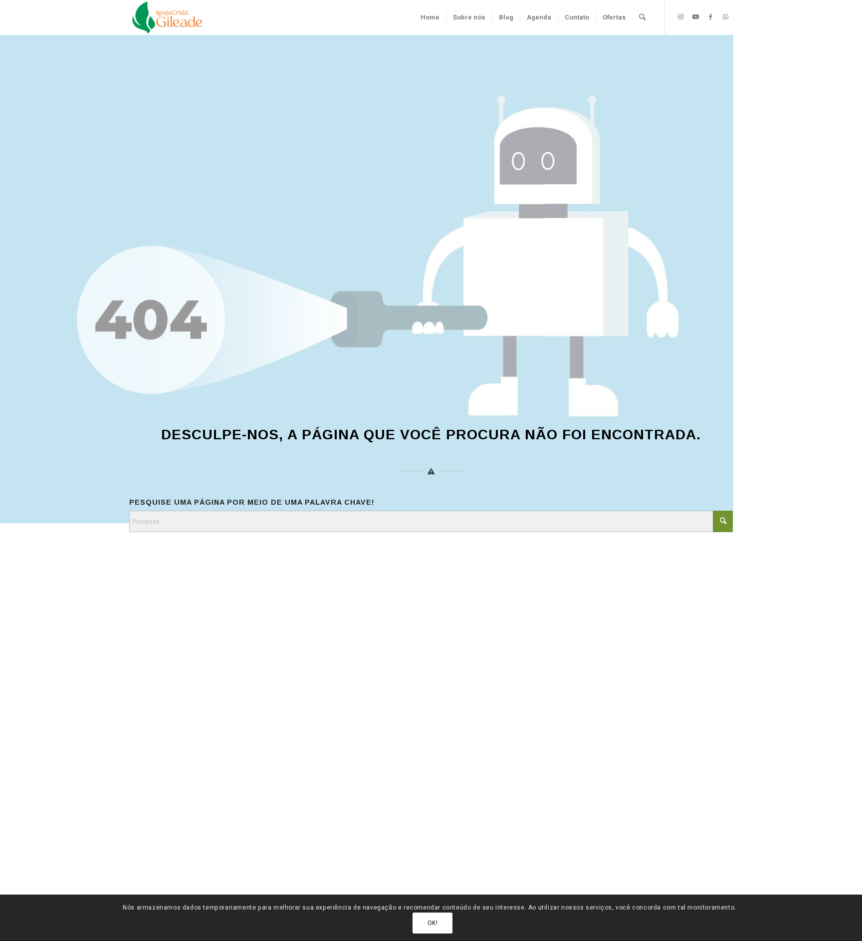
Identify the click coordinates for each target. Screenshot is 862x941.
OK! (433, 923)
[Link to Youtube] (695, 16)
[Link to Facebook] (710, 16)
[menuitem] (430, 17)
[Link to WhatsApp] (725, 16)
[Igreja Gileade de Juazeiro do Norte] (167, 17)
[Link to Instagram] (680, 16)
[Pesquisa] (642, 17)
